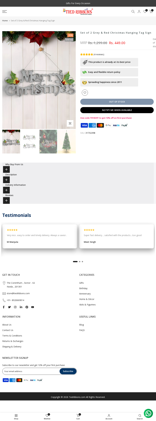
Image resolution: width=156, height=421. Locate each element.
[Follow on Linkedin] (21, 307)
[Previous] (8, 80)
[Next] (70, 80)
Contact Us (7, 330)
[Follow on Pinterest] (26, 307)
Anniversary (85, 293)
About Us (6, 324)
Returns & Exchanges (12, 341)
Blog (81, 324)
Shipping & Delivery (11, 346)
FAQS (82, 330)
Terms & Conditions (12, 335)
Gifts (81, 282)
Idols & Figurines (87, 304)
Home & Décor (86, 299)
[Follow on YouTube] (32, 307)
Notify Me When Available (117, 110)
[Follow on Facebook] (3, 307)
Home (5, 20)
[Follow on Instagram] (15, 307)
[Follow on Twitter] (9, 307)
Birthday (83, 288)
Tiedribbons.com (77, 397)
